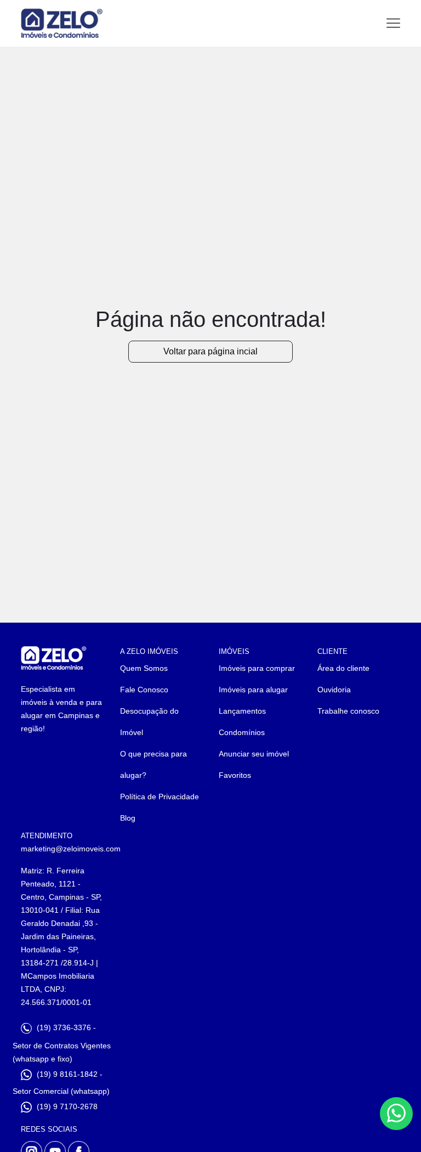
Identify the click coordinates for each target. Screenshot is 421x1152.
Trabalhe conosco (348, 711)
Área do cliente (343, 668)
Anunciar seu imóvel (254, 753)
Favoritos (235, 775)
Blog (127, 818)
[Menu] (393, 23)
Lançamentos (242, 711)
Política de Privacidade (159, 796)
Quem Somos (144, 668)
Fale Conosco (144, 689)
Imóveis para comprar (257, 668)
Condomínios (242, 732)
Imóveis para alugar (253, 689)
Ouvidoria (334, 689)
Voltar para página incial (210, 351)
